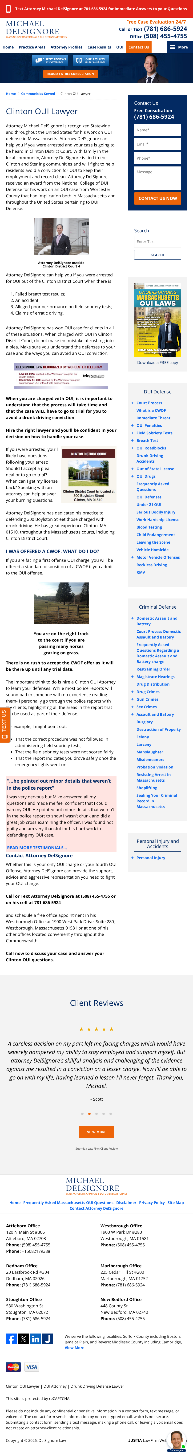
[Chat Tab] (96, 727)
